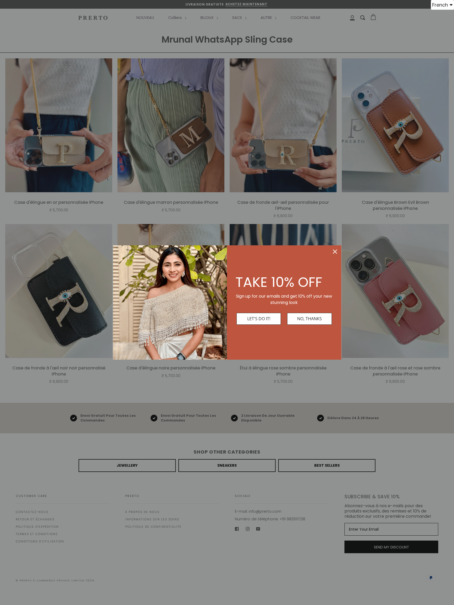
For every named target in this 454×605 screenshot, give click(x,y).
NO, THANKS (309, 319)
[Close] (335, 251)
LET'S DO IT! (258, 319)
